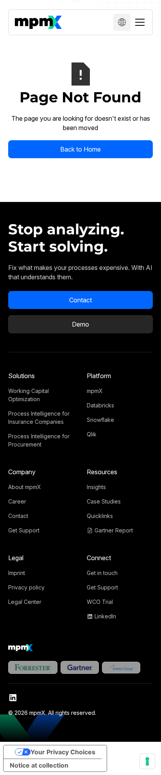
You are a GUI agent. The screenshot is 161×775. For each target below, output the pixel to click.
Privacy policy (26, 587)
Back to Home (80, 149)
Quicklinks (100, 515)
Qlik (92, 434)
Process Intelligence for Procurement (39, 440)
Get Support (23, 530)
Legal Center (24, 601)
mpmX (95, 391)
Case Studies (104, 501)
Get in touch (102, 573)
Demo (80, 324)
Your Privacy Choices (62, 752)
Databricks (100, 405)
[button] (122, 22)
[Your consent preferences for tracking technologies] (147, 761)
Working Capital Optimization (28, 395)
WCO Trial (100, 601)
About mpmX (24, 487)
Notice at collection (39, 765)
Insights (96, 487)
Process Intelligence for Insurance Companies (39, 417)
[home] (38, 22)
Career (17, 501)
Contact (80, 300)
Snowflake (100, 419)
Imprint (16, 573)
